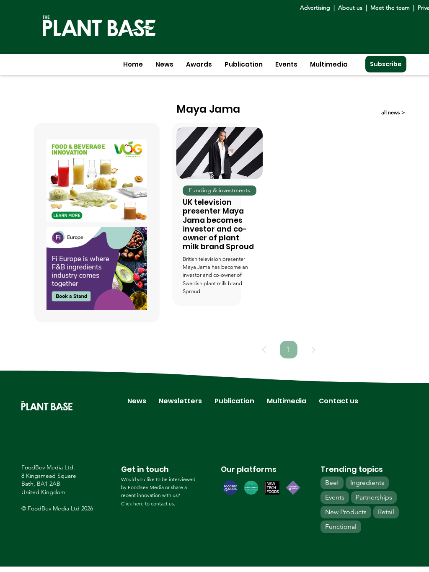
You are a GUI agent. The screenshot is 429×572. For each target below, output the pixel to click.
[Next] (313, 349)
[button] (164, 64)
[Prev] (264, 349)
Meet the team (390, 7)
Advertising (316, 7)
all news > (393, 112)
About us (351, 7)
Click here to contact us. (148, 503)
